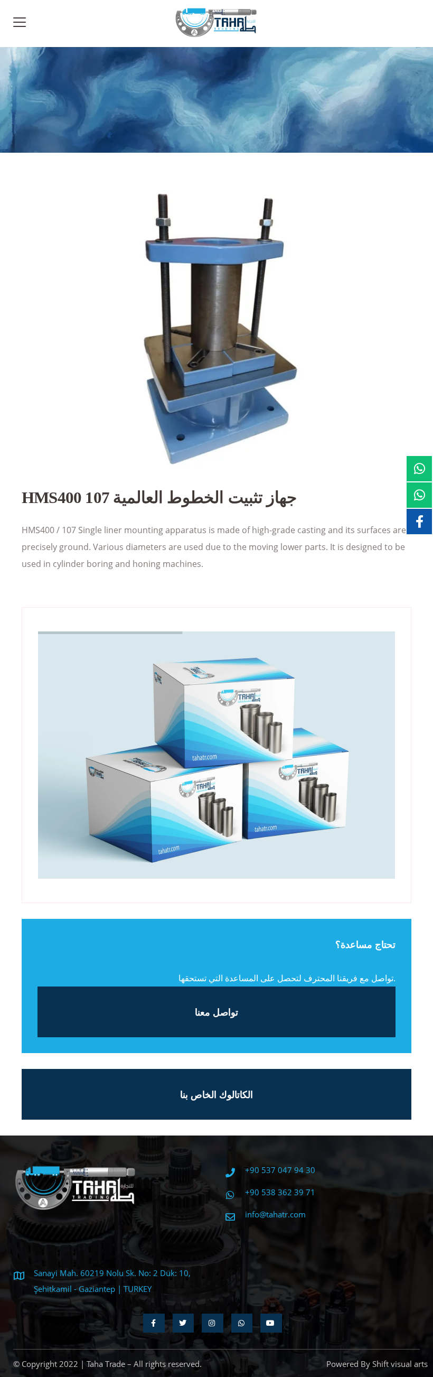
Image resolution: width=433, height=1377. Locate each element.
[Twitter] (183, 1323)
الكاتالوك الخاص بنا (216, 1094)
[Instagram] (212, 1323)
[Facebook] (154, 1323)
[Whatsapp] (242, 1323)
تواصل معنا (216, 1012)
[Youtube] (271, 1323)
